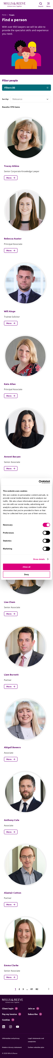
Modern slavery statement (12, 1047)
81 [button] (31, 988)
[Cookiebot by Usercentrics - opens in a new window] (39, 482)
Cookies (6, 1019)
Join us (31, 1008)
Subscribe (33, 1014)
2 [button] (19, 988)
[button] (4, 989)
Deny (26, 574)
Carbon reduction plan (36, 1047)
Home (4, 15)
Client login (7, 1008)
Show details (39, 559)
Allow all (26, 567)
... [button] (27, 988)
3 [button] (23, 988)
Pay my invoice (9, 1014)
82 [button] (37, 988)
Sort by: (5, 99)
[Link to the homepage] (16, 4)
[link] (3, 1026)
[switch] (46, 533)
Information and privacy (11, 1038)
